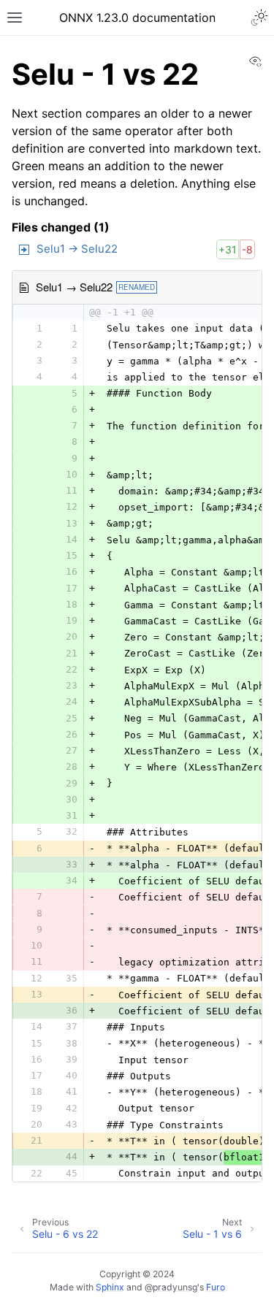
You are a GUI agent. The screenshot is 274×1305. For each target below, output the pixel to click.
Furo (215, 1287)
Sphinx (110, 1287)
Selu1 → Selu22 (77, 249)
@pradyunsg (171, 1287)
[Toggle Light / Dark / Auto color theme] (259, 17)
